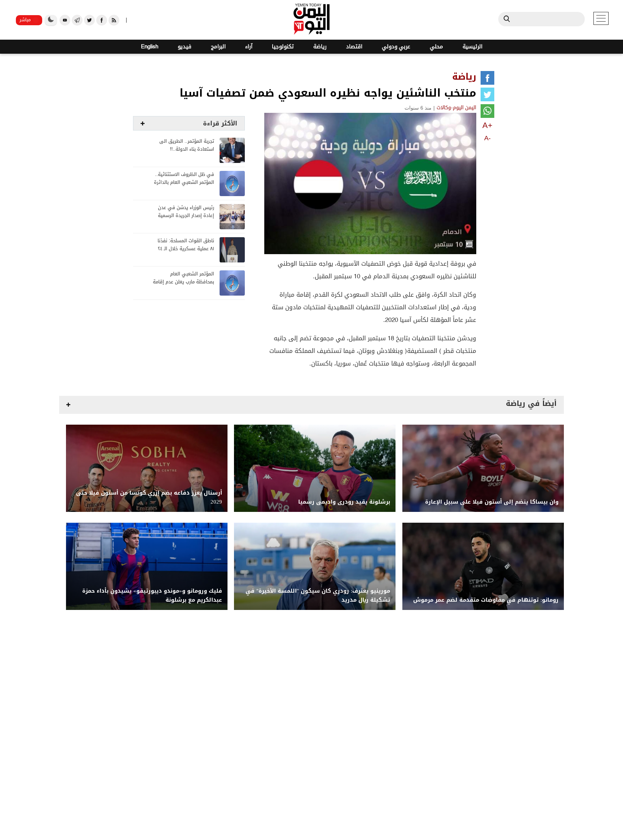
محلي (436, 46)
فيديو (184, 46)
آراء (248, 46)
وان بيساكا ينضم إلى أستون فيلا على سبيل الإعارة (491, 501)
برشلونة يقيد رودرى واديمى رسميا (344, 501)
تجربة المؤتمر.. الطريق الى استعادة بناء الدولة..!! (186, 145)
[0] (487, 79)
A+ (487, 125)
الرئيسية (472, 46)
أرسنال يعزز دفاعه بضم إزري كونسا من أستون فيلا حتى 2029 (149, 497)
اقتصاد (354, 46)
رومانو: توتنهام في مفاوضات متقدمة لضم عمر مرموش (485, 600)
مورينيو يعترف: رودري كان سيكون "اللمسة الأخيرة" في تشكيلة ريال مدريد (318, 596)
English (149, 46)
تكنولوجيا (283, 46)
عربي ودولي (396, 46)
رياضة (320, 46)
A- (487, 138)
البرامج (218, 46)
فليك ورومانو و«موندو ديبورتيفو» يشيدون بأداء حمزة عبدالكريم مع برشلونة (152, 596)
